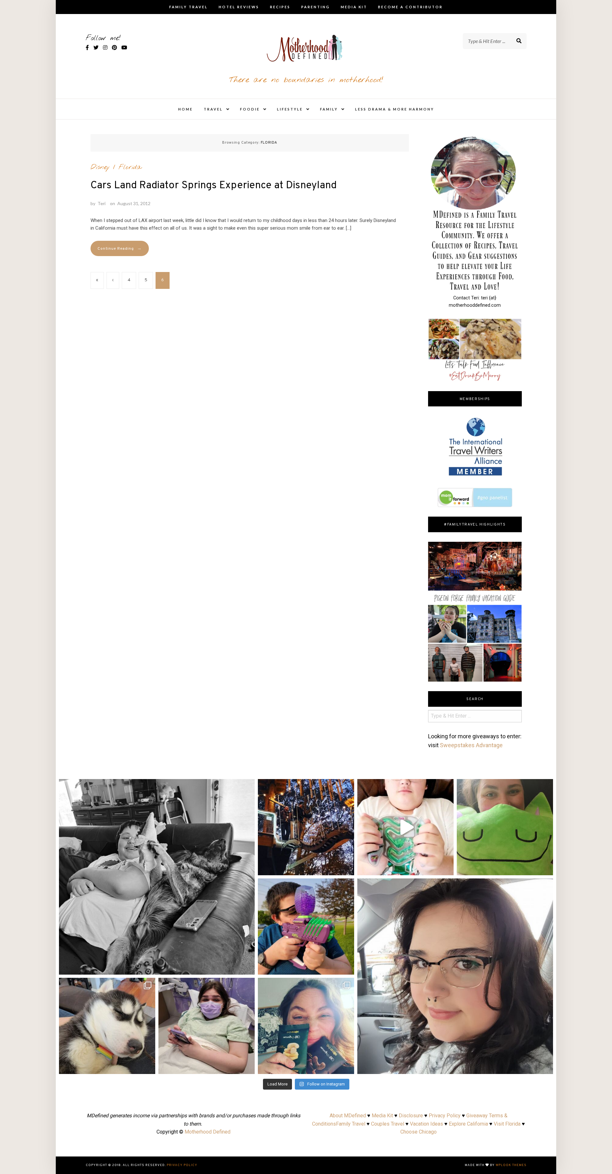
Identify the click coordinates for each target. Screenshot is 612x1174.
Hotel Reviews (239, 7)
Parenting (315, 7)
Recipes (280, 7)
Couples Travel (387, 1124)
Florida (130, 167)
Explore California (468, 1124)
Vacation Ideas (426, 1124)
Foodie (250, 109)
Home (185, 109)
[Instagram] (246, 967)
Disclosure (411, 1116)
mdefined (157, 786)
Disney (100, 167)
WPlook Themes (511, 1165)
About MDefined (348, 1116)
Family (329, 109)
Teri (102, 203)
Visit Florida (507, 1124)
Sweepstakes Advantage (471, 745)
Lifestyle (290, 109)
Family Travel (188, 7)
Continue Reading (120, 249)
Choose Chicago (418, 1132)
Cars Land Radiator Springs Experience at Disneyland (214, 185)
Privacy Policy (445, 1116)
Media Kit (354, 7)
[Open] (157, 877)
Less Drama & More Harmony (394, 109)
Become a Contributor (410, 7)
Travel (213, 109)
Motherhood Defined (207, 1132)
